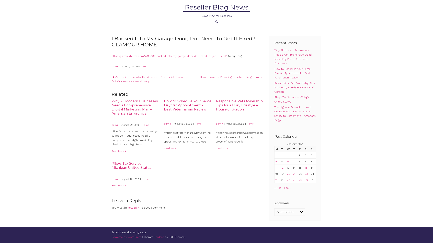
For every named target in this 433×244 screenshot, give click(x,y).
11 (276, 167)
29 (300, 179)
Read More (118, 151)
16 (306, 167)
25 (276, 179)
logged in (134, 207)
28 (294, 179)
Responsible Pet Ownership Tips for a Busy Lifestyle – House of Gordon (239, 105)
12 (282, 167)
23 (306, 173)
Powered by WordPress (126, 237)
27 (288, 179)
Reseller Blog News (216, 7)
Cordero (159, 237)
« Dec (277, 187)
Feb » (287, 187)
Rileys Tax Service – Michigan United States (131, 165)
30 (306, 179)
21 (294, 173)
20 (288, 173)
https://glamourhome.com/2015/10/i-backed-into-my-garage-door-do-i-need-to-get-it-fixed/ (169, 56)
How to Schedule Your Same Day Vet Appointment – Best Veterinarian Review (187, 105)
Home (146, 66)
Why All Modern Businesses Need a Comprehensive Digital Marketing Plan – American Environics (135, 107)
